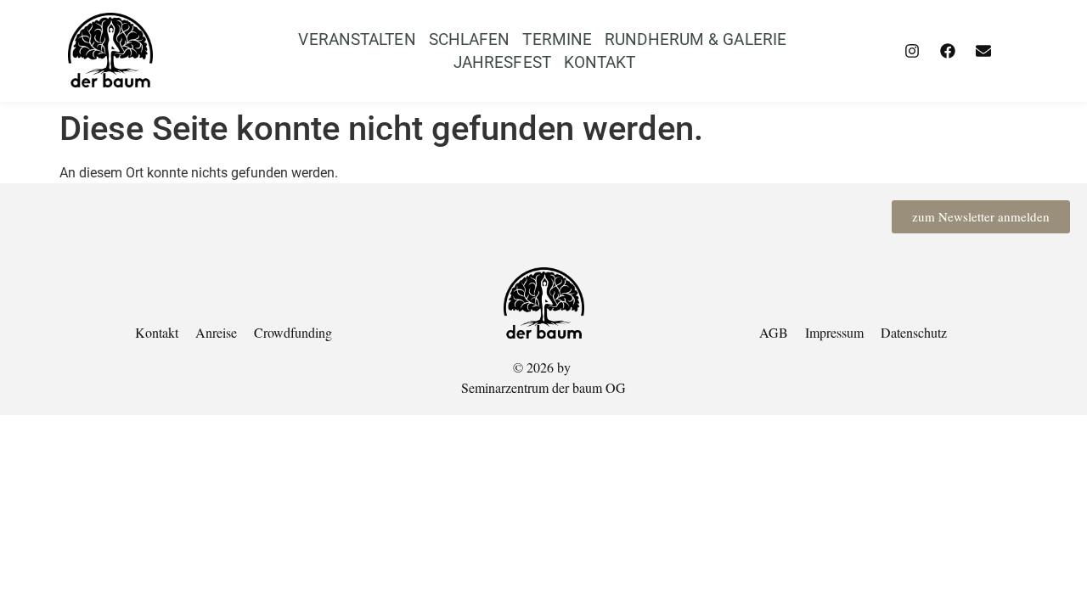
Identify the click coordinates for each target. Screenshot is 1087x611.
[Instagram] (912, 51)
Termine (557, 39)
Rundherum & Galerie (695, 39)
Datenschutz (914, 332)
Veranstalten (356, 39)
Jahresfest (502, 62)
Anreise (216, 332)
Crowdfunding (293, 332)
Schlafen (469, 39)
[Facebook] (947, 51)
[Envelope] (983, 51)
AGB (773, 332)
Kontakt (600, 62)
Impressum (834, 332)
